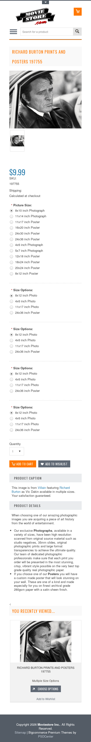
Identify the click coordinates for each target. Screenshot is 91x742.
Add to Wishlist (45, 699)
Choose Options (48, 689)
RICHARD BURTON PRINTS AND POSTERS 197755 (45, 669)
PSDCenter (45, 736)
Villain (42, 487)
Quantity (15, 444)
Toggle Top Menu (45, 2)
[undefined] (45, 127)
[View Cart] (78, 12)
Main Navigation (13, 32)
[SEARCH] (77, 32)
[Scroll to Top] (0, 707)
